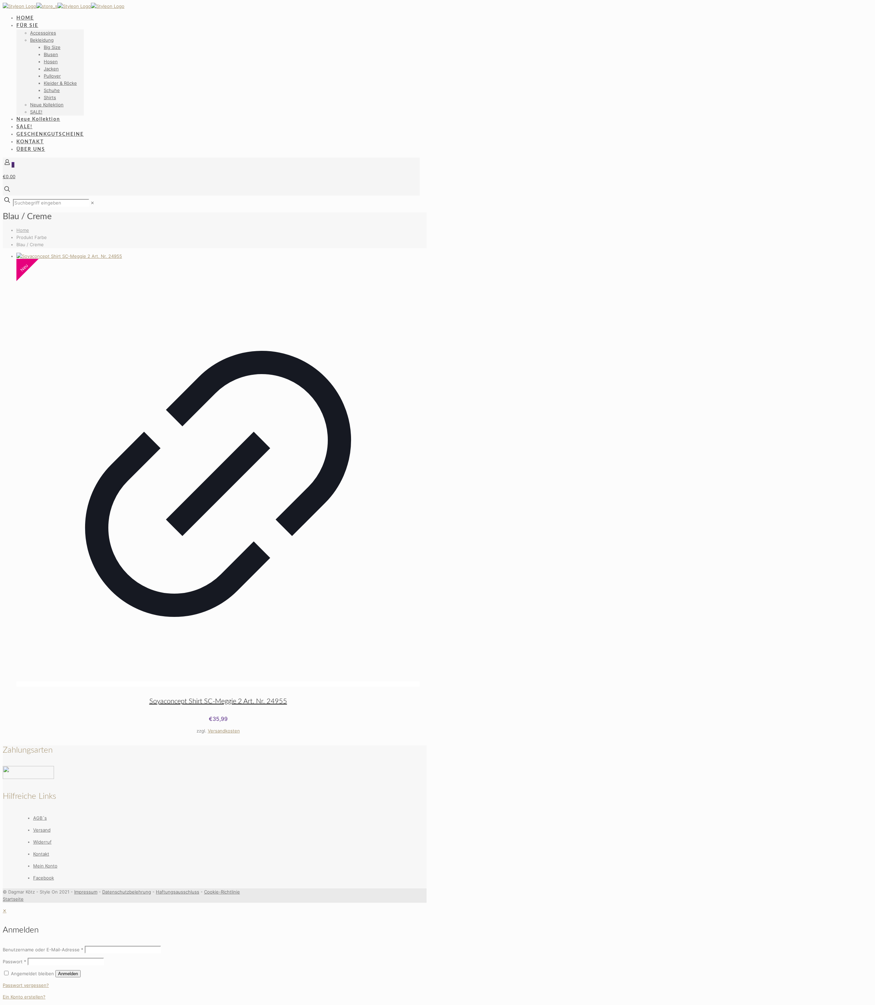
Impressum (85, 892)
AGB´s (40, 818)
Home (22, 230)
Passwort (14, 961)
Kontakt (41, 854)
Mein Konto (45, 866)
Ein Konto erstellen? (24, 997)
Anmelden (68, 973)
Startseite (13, 899)
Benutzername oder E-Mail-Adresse (43, 949)
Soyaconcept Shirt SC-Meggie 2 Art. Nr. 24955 (218, 701)
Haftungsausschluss (177, 892)
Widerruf (42, 842)
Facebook (43, 878)
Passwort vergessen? (26, 985)
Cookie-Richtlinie (222, 892)
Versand (42, 830)
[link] (92, 203)
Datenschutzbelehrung (126, 892)
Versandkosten (224, 730)
